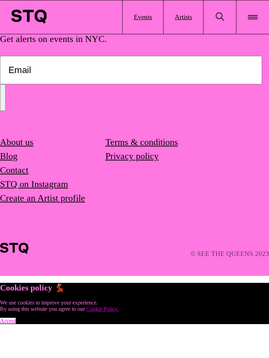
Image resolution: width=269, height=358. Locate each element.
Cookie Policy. (102, 309)
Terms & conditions (141, 142)
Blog (9, 156)
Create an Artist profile (42, 198)
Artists (183, 17)
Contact (14, 170)
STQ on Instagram (34, 184)
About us (16, 142)
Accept (8, 321)
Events (143, 17)
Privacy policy (132, 156)
